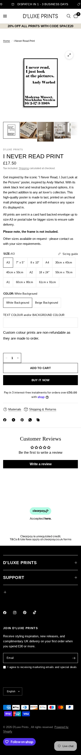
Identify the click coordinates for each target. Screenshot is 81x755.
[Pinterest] (23, 419)
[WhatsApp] (30, 419)
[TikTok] (37, 612)
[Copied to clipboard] (38, 419)
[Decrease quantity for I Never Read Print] (6, 358)
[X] (14, 419)
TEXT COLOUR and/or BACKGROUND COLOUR (33, 315)
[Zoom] (69, 55)
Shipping (24, 168)
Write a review (41, 464)
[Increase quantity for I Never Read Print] (18, 358)
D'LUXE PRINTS (20, 562)
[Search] (68, 16)
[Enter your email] (74, 658)
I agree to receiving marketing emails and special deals (42, 667)
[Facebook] (5, 419)
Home (6, 41)
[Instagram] (17, 612)
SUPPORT (13, 577)
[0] (75, 16)
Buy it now (41, 380)
